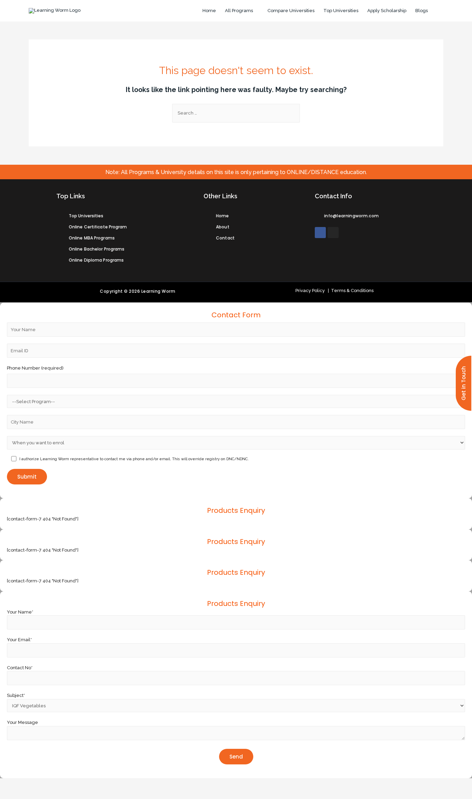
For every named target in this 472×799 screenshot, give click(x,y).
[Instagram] (333, 232)
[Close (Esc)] (10, 783)
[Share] (32, 783)
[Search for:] (236, 113)
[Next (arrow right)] (32, 794)
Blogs (421, 10)
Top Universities (340, 10)
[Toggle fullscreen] (54, 783)
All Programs (239, 10)
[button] (463, 383)
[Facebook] (320, 232)
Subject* (16, 695)
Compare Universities (290, 10)
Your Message (22, 722)
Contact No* (19, 667)
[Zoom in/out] (75, 783)
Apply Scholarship (386, 10)
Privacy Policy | (312, 290)
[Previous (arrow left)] (10, 794)
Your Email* (19, 639)
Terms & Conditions (351, 290)
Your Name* (20, 612)
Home (209, 10)
